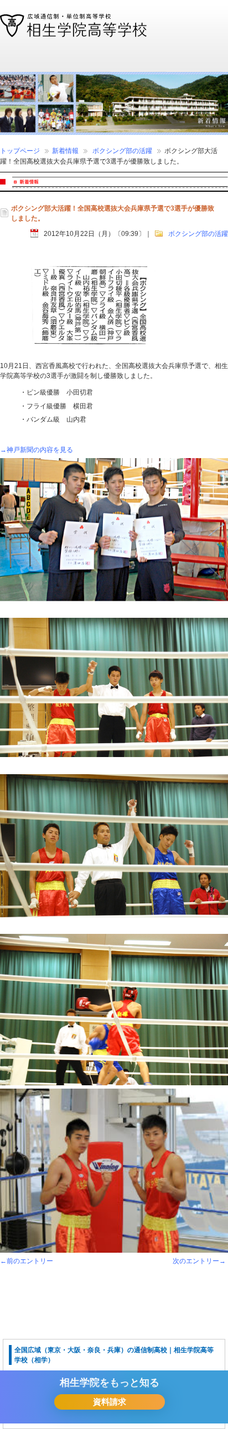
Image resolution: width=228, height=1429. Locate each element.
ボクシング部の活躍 (122, 151)
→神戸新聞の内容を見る (36, 450)
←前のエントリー (26, 1261)
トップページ (20, 151)
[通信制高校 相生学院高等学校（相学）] (73, 32)
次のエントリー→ (199, 1261)
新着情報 (65, 151)
